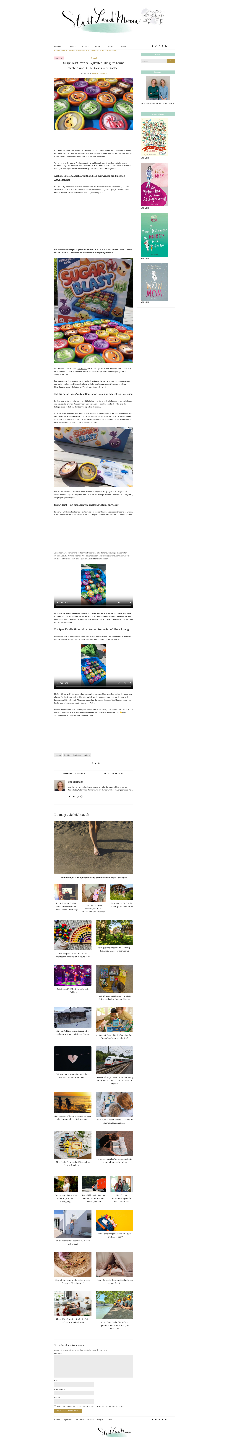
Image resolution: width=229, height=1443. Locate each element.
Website (57, 1398)
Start (55, 50)
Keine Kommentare (99, 73)
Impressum (67, 1420)
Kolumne (57, 46)
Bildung (58, 755)
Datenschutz (79, 1420)
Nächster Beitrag (114, 773)
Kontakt (124, 46)
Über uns (90, 1420)
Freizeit (65, 50)
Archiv (109, 1420)
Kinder (84, 46)
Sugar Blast (82, 368)
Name (56, 1381)
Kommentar (58, 1353)
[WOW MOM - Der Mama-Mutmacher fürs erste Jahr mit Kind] (154, 282)
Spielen (87, 755)
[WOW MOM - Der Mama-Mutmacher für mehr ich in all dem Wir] (154, 235)
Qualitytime (77, 755)
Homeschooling (60, 166)
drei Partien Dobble (95, 166)
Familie (71, 46)
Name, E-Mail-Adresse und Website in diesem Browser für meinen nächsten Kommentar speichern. (90, 1406)
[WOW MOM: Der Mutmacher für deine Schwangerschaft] (154, 184)
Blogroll (100, 1420)
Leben (97, 46)
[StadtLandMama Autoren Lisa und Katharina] (158, 88)
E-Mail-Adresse (60, 1389)
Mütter (110, 46)
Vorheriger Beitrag (74, 773)
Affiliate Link (145, 158)
